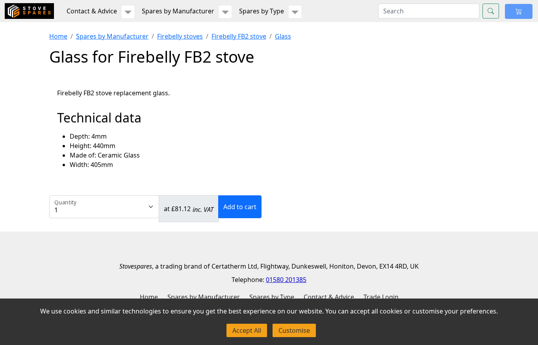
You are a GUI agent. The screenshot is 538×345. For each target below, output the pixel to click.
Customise (294, 330)
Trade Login (381, 297)
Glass (283, 36)
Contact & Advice (329, 297)
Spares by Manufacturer (112, 36)
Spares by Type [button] (261, 11)
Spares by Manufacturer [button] (178, 11)
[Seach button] (490, 11)
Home (58, 36)
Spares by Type (271, 297)
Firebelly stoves (180, 36)
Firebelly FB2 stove (238, 36)
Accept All (246, 330)
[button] (128, 12)
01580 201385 (286, 279)
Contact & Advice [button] (92, 11)
